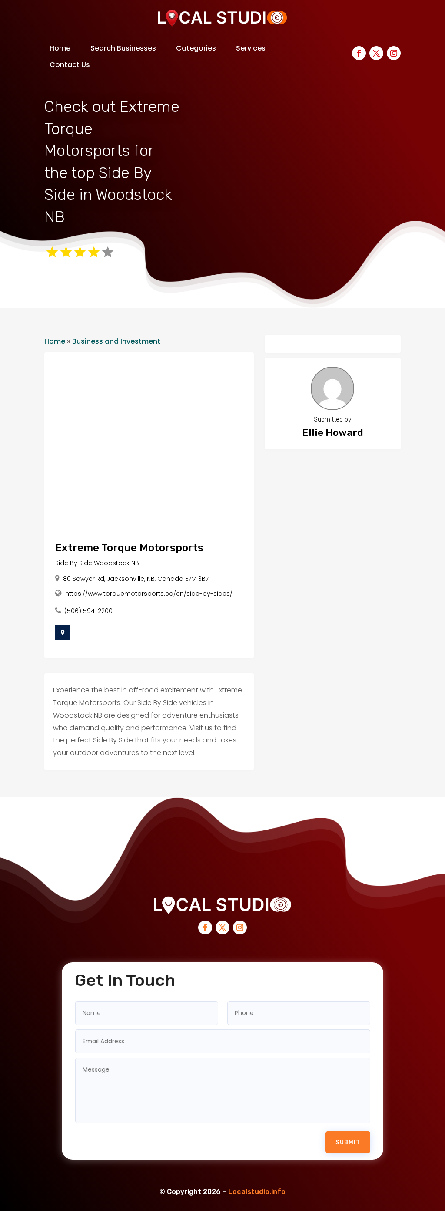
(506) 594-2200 (88, 611)
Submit (347, 1142)
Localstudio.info (257, 1191)
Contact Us (70, 65)
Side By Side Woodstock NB (97, 563)
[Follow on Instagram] (394, 53)
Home (60, 48)
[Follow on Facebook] (359, 53)
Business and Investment (116, 341)
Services (251, 48)
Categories (196, 48)
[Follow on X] (376, 53)
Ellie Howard (332, 432)
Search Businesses (123, 48)
